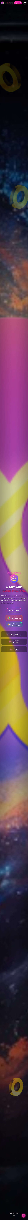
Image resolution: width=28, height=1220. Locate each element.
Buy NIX (17, 3)
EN (10, 3)
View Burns (15, 610)
